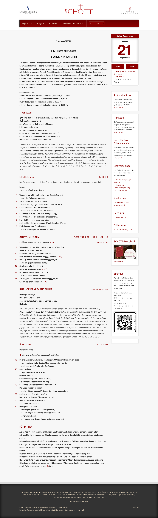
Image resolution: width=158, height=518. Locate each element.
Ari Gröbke (64, 510)
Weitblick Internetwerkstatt (45, 510)
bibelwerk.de (118, 158)
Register (40, 23)
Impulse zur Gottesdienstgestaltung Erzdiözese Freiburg (122, 187)
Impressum (74, 501)
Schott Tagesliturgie (125, 36)
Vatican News (118, 107)
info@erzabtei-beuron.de (59, 507)
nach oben (135, 507)
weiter (132, 66)
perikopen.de (118, 132)
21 (125, 49)
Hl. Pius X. (120, 77)
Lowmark (81, 510)
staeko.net (100, 497)
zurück (118, 66)
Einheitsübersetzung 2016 (123, 229)
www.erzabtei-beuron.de (73, 23)
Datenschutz (83, 501)
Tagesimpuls (27, 23)
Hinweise (53, 23)
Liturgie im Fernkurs (120, 217)
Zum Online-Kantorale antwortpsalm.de (121, 203)
